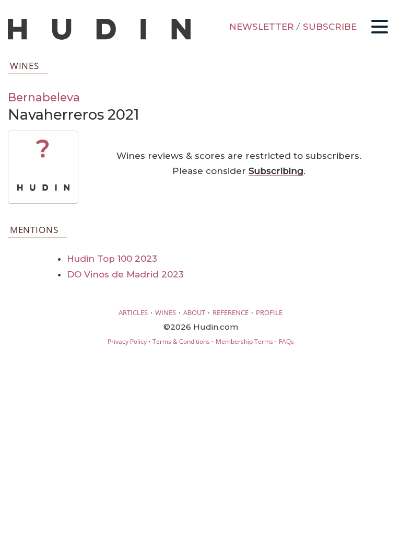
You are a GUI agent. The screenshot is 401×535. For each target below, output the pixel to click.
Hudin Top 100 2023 (112, 258)
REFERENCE (231, 312)
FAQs (286, 341)
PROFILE (269, 312)
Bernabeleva (44, 97)
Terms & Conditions (181, 341)
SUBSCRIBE (330, 26)
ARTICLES (133, 312)
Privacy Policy (127, 341)
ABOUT (194, 312)
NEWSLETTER (261, 26)
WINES (165, 312)
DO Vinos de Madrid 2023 (125, 274)
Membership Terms (244, 341)
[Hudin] (99, 37)
